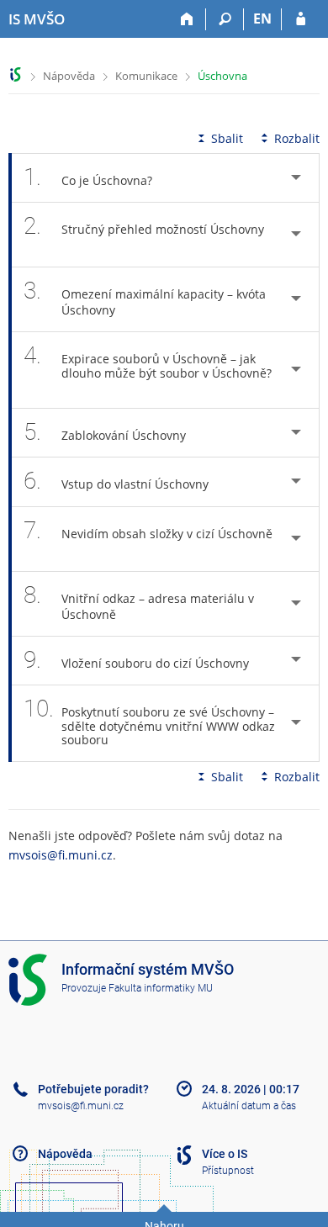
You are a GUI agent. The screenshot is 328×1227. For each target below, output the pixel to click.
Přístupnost (228, 1171)
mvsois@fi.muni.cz (60, 855)
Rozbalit (297, 138)
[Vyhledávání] (225, 19)
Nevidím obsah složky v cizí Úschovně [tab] (148, 530)
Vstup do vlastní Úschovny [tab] (116, 481)
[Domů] (187, 19)
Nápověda (69, 75)
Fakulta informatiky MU (160, 988)
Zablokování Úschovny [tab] (105, 432)
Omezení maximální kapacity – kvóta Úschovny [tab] (145, 297)
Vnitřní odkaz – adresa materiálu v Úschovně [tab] (139, 601)
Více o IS (224, 1154)
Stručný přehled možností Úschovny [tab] (144, 226)
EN (262, 18)
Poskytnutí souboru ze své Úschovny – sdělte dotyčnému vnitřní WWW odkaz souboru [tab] (149, 721)
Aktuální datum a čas (249, 1106)
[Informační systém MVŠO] (15, 74)
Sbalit (227, 138)
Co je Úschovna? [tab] (88, 177)
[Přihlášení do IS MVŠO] (301, 19)
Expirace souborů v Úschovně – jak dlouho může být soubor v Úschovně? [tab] (148, 361)
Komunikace (146, 75)
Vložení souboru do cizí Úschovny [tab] (136, 660)
